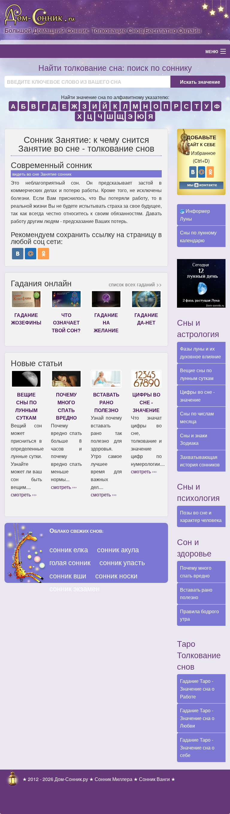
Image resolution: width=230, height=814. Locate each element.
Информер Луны (195, 214)
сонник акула (118, 549)
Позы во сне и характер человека (201, 516)
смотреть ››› (24, 494)
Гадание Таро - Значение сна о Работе (197, 688)
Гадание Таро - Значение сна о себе (197, 747)
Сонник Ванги (154, 779)
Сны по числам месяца (197, 417)
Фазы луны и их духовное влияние (200, 352)
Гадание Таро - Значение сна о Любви (197, 718)
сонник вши (67, 575)
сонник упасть (122, 562)
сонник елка (68, 549)
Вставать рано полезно (196, 593)
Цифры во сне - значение (197, 395)
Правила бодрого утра (199, 615)
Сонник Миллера (113, 779)
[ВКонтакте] (17, 253)
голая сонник (69, 562)
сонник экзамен (74, 588)
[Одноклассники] (43, 253)
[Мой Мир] (30, 253)
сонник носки (116, 575)
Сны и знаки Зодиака (193, 439)
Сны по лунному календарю (198, 236)
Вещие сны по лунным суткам (197, 374)
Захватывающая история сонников (200, 461)
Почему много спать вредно (195, 571)
